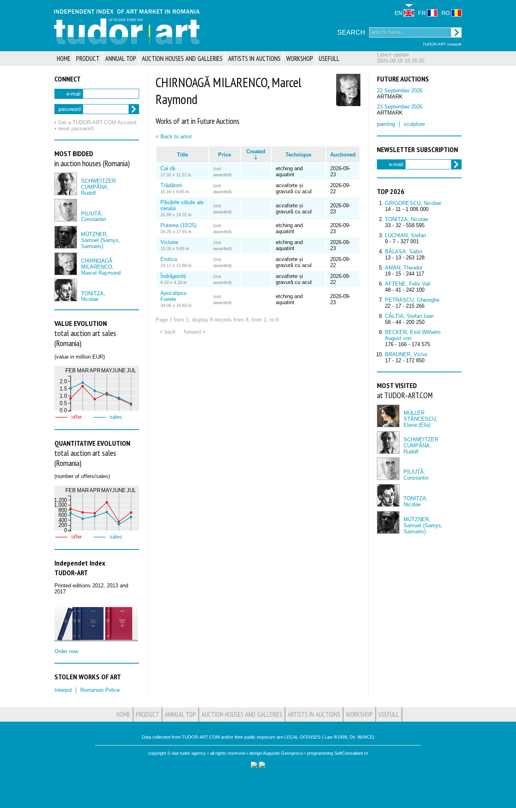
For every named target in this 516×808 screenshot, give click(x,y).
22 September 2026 (399, 91)
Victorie (169, 242)
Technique (298, 155)
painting (386, 124)
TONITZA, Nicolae (93, 296)
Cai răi (167, 168)
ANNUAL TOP (120, 58)
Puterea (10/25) (178, 225)
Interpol (63, 690)
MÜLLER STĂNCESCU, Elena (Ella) (420, 419)
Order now (66, 651)
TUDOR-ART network (442, 44)
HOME (64, 58)
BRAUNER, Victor (406, 354)
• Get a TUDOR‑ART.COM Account (95, 122)
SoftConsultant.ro (351, 753)
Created (255, 151)
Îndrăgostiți (173, 276)
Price (224, 155)
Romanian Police (100, 690)
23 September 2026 (399, 107)
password (69, 109)
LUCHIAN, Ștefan (405, 235)
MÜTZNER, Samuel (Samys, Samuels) (100, 240)
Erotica (168, 259)
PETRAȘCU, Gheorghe (412, 300)
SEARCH (351, 32)
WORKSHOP (299, 58)
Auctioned (343, 155)
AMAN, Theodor (403, 268)
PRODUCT (88, 58)
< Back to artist (174, 137)
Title (182, 155)
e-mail (74, 94)
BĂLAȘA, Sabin (403, 251)
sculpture (414, 124)
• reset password (74, 128)
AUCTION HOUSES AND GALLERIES (182, 58)
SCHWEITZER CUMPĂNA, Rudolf (98, 187)
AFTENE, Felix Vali (408, 284)
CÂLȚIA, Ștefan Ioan (409, 316)
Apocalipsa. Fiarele (174, 296)
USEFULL (329, 58)
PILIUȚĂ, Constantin (93, 217)
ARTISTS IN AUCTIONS (254, 58)
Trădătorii (171, 185)
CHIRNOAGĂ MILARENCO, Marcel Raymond (101, 267)
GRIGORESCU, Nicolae (413, 203)
